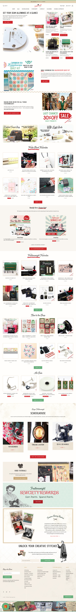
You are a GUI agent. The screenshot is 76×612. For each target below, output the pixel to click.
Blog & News (39, 576)
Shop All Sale (38, 400)
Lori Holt (26, 581)
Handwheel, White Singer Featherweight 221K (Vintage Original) (47, 394)
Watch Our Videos (20, 478)
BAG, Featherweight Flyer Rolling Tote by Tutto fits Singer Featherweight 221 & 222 (11, 304)
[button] (11, 169)
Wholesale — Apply (57, 576)
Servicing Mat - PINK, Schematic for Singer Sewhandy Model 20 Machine (65, 279)
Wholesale (68, 596)
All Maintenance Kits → (38, 248)
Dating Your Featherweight (42, 571)
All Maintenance (27, 571)
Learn (12, 449)
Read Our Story (54, 536)
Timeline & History (38, 445)
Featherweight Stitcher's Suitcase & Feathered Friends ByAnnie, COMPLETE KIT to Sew (10, 336)
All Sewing (26, 570)
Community (68, 571)
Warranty (55, 573)
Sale (25, 587)
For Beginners (13, 447)
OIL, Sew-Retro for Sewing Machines (47, 195)
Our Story (68, 570)
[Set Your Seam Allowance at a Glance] (23, 38)
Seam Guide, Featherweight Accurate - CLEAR (29, 196)
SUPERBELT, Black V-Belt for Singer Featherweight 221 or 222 (47, 171)
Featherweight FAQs (41, 573)
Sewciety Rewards (69, 573)
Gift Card (68, 574)
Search (5, 5)
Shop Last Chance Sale (12, 113)
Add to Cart (55, 34)
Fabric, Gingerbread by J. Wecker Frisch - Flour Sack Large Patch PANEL (29, 336)
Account (69, 5)
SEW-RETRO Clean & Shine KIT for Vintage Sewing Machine (65, 171)
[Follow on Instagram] (6, 592)
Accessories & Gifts (28, 586)
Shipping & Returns (57, 571)
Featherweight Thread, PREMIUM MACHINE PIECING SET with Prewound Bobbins (47, 279)
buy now (45, 81)
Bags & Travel (27, 583)
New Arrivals (27, 576)
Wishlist (67, 576)
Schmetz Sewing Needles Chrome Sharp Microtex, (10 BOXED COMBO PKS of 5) (65, 196)
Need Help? (62, 5)
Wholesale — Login (56, 574)
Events (38, 578)
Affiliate (67, 578)
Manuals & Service (41, 574)
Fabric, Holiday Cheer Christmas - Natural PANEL (47, 336)
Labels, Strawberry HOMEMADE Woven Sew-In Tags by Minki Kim (28, 361)
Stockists (54, 578)
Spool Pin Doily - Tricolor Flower (65, 335)
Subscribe (47, 560)
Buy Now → (8, 22)
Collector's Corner (28, 584)
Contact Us (55, 570)
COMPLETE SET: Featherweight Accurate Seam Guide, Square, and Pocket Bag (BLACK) (29, 304)
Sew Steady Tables (28, 579)
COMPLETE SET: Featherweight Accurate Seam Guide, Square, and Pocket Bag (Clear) (10, 196)
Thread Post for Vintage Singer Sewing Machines (29, 279)
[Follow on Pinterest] (9, 592)
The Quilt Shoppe (27, 578)
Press (67, 579)
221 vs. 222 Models (63, 444)
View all (38, 367)
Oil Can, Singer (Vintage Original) (65, 393)
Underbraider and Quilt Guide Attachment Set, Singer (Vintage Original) (28, 394)
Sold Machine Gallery (28, 574)
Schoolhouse (39, 570)
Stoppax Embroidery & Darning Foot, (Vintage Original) (10, 394)
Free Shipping (34, 1)
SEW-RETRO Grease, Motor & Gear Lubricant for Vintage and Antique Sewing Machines (29, 171)
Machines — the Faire (28, 573)
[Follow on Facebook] (3, 592)
